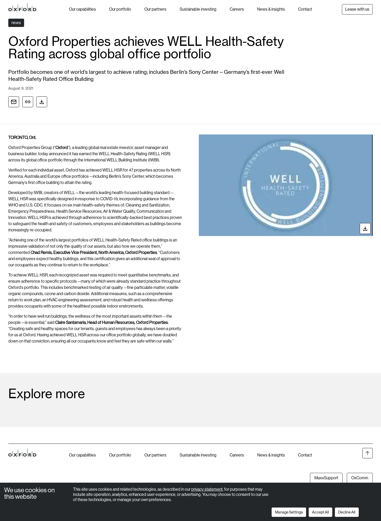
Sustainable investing (198, 9)
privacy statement (207, 489)
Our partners (155, 9)
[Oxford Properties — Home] (38, 7)
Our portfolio (120, 9)
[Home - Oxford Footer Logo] (22, 465)
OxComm (359, 477)
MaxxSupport (326, 477)
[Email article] (13, 101)
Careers (237, 9)
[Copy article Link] (27, 101)
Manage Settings (289, 512)
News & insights (271, 9)
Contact (305, 9)
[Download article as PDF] (41, 101)
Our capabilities (82, 9)
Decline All (346, 512)
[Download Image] (365, 228)
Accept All (320, 512)
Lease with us (357, 9)
